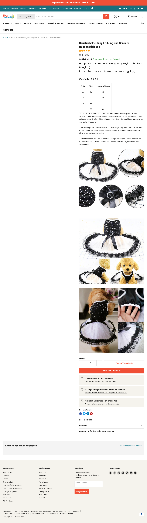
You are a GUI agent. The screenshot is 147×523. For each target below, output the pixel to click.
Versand (23, 8)
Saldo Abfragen (54, 8)
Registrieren (81, 491)
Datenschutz (24, 511)
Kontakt (86, 8)
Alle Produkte (8, 30)
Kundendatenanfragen (62, 511)
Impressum (7, 511)
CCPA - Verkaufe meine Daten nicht (16, 513)
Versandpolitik (52, 513)
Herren (26, 23)
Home (5, 37)
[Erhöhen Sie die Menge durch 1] (99, 363)
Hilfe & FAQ (77, 8)
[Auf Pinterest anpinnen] (91, 413)
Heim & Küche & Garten (55, 23)
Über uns (6, 8)
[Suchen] (106, 16)
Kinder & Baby (38, 23)
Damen (17, 23)
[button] (84, 51)
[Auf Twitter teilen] (84, 413)
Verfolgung (32, 8)
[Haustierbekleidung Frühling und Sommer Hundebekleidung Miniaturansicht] (7, 47)
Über (142, 23)
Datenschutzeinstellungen (41, 511)
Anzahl (82, 358)
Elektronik (110, 23)
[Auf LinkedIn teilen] (87, 413)
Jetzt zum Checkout (111, 370)
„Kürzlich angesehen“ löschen (130, 445)
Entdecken (122, 23)
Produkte (14, 8)
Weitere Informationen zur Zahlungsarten (102, 404)
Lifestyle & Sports (95, 23)
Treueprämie (67, 8)
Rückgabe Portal (66, 513)
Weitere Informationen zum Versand (100, 381)
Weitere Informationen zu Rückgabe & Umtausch (106, 392)
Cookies (76, 511)
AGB (15, 511)
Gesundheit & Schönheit (76, 23)
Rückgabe (42, 8)
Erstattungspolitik (38, 513)
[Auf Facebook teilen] (80, 413)
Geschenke (7, 23)
